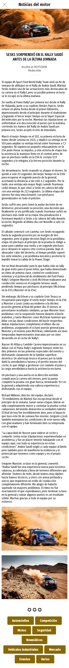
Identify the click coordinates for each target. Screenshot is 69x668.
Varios (45, 659)
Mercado (55, 649)
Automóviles (21, 621)
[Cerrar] (4, 4)
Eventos (25, 659)
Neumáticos (34, 640)
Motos (22, 630)
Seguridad (44, 630)
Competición (48, 621)
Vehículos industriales (23, 649)
